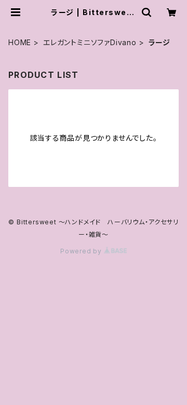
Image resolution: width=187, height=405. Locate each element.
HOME (19, 42)
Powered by (82, 251)
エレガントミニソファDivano (90, 42)
